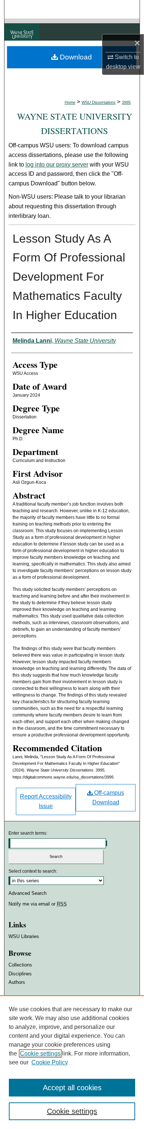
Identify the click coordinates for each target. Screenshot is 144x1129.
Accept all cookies (72, 1088)
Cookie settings (40, 1053)
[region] (72, 1062)
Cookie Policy (49, 1062)
